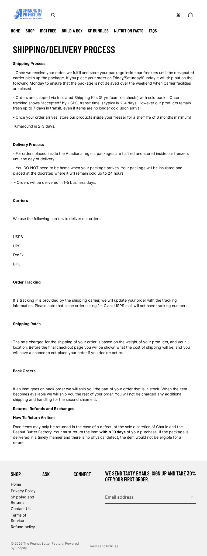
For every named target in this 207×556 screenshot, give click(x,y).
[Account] (178, 15)
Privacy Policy (23, 490)
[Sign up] (190, 496)
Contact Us (20, 508)
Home (16, 484)
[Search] (53, 15)
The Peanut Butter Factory (43, 543)
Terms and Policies (103, 546)
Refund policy (23, 526)
